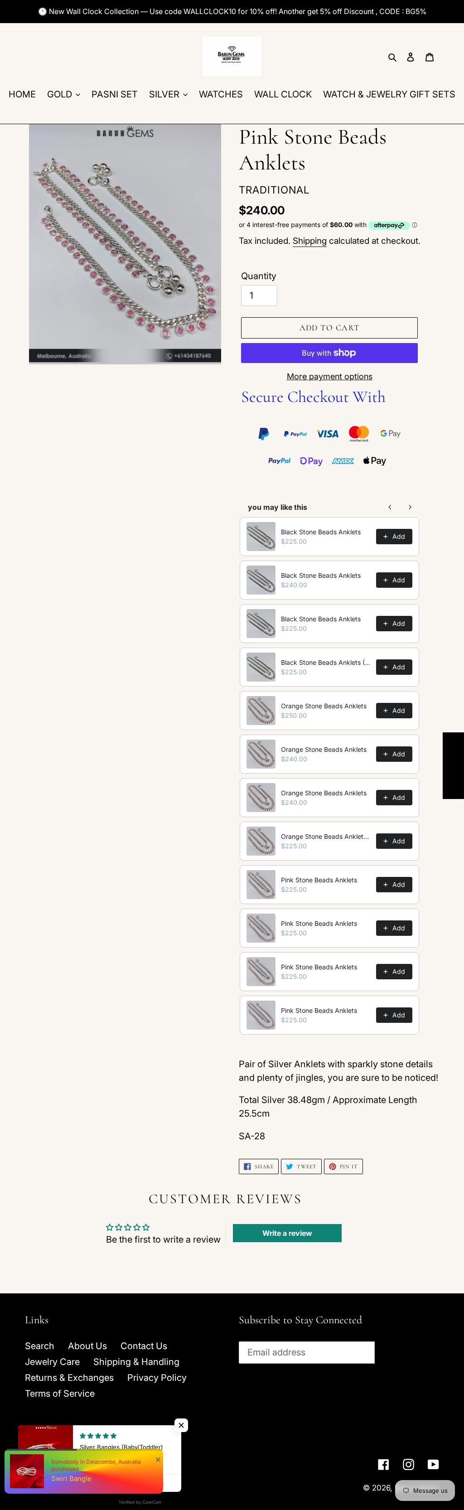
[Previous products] (390, 507)
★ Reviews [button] (454, 765)
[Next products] (410, 507)
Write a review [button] (287, 1233)
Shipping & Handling (136, 1361)
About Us (87, 1346)
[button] (181, 1425)
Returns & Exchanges (69, 1377)
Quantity (258, 276)
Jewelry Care (52, 1361)
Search (39, 1346)
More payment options (329, 376)
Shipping (310, 241)
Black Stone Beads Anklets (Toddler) (326, 662)
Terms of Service (60, 1393)
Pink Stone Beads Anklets (319, 880)
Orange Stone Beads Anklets (324, 706)
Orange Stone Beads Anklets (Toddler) (326, 836)
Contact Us (144, 1346)
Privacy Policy (157, 1377)
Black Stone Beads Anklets (321, 532)
